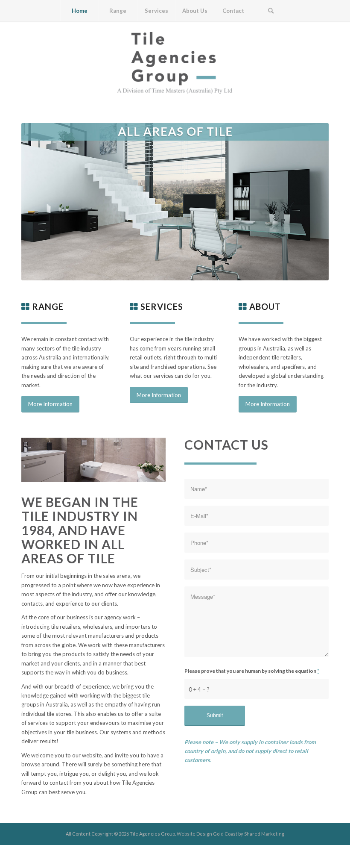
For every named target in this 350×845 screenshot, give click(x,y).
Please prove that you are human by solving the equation (251, 671)
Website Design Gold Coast (207, 833)
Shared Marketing (264, 833)
